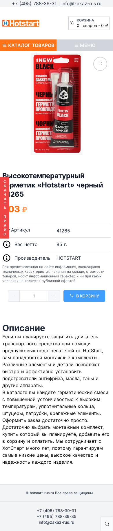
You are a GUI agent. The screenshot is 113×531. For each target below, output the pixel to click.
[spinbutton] (34, 296)
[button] (14, 295)
